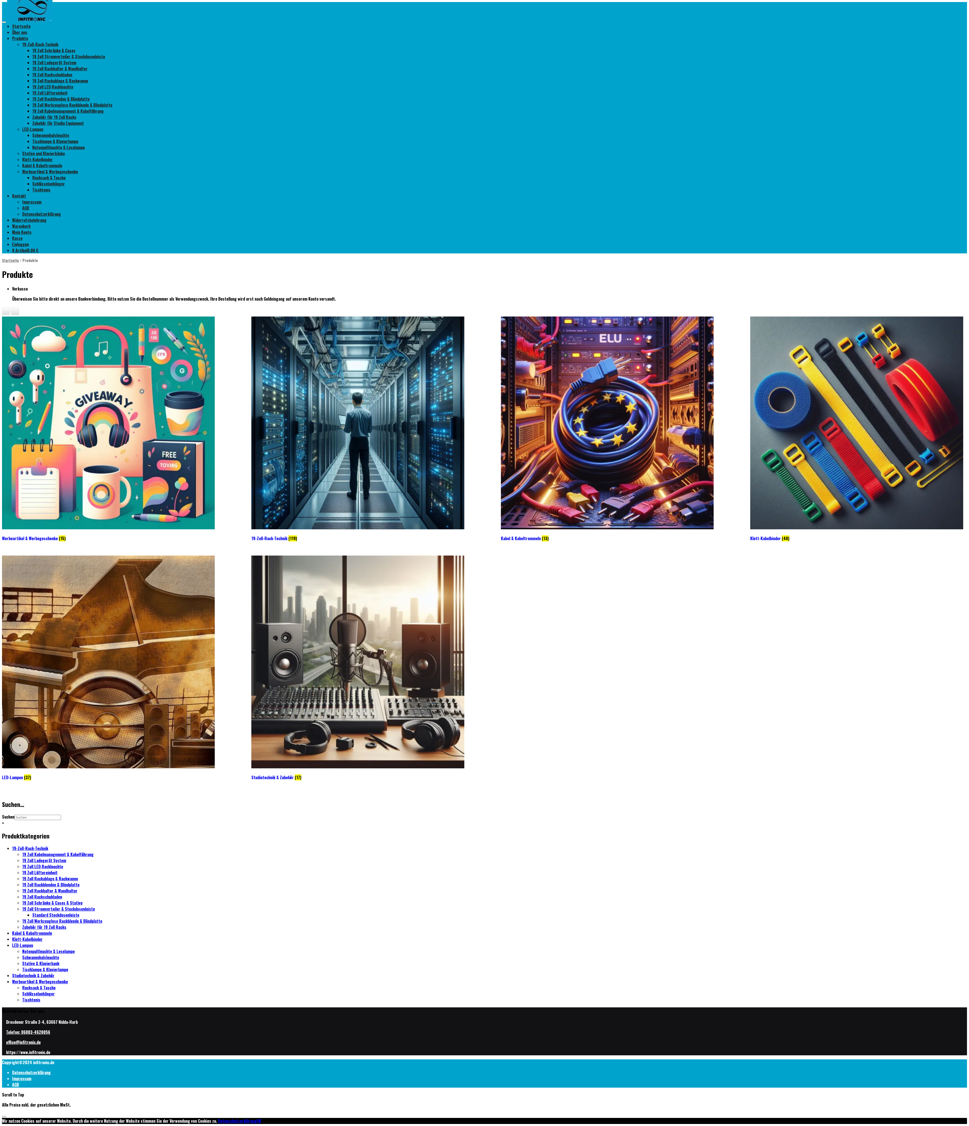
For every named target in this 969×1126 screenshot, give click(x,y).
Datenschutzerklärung (41, 214)
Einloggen (20, 244)
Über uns (19, 32)
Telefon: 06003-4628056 (28, 1032)
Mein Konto (21, 232)
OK (259, 1121)
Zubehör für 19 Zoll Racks (54, 117)
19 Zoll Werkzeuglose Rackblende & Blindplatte (72, 105)
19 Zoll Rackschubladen (52, 75)
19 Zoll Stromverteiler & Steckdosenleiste (68, 57)
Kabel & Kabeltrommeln (42, 166)
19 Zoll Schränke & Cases (53, 50)
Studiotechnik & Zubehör (33, 976)
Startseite (21, 26)
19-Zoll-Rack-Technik (40, 44)
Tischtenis (41, 190)
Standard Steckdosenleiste (55, 915)
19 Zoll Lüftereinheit (50, 93)
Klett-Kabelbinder (37, 159)
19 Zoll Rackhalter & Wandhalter (60, 69)
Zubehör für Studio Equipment (58, 123)
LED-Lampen (32, 129)
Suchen (8, 817)
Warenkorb (21, 226)
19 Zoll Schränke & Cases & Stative (52, 903)
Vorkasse (20, 289)
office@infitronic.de (23, 1042)
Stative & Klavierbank (40, 963)
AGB (25, 208)
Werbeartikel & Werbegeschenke (50, 172)
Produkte (20, 38)
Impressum (31, 202)
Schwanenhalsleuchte (50, 135)
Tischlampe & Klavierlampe (55, 141)
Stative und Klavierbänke (43, 153)
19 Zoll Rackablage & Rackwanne (60, 81)
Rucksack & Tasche (49, 178)
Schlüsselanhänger (48, 184)
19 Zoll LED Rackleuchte (52, 87)
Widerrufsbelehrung (29, 220)
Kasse (17, 238)
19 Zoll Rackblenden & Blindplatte (61, 99)
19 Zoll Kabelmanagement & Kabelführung (68, 111)
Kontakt (19, 196)
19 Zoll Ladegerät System (54, 63)
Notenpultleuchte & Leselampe (58, 147)
